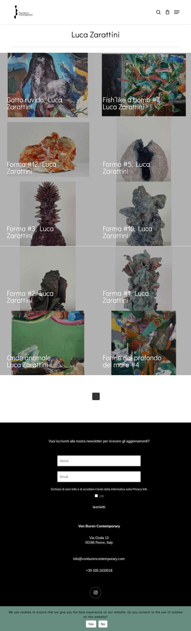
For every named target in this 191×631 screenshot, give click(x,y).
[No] (185, 618)
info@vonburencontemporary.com (99, 559)
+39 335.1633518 (99, 570)
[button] (176, 12)
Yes (91, 624)
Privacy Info (140, 489)
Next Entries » (96, 396)
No (103, 624)
